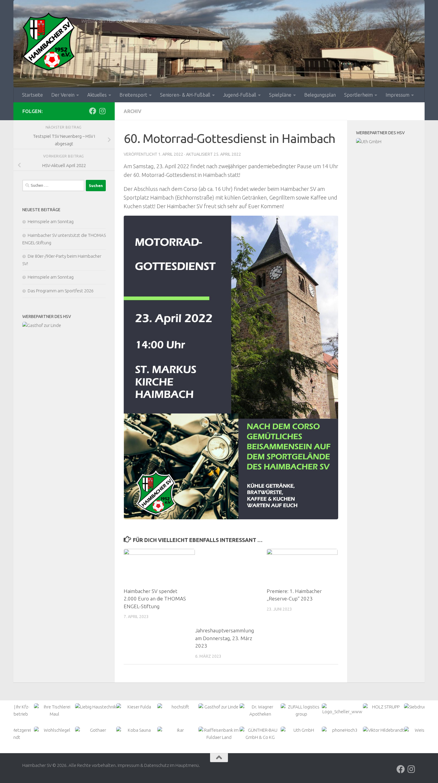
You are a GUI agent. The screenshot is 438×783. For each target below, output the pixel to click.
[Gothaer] (54, 730)
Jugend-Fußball (239, 95)
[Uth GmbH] (260, 730)
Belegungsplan (320, 95)
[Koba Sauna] (95, 730)
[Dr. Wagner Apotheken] (219, 710)
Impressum (397, 95)
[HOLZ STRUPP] (342, 707)
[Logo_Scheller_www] (301, 709)
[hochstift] (136, 707)
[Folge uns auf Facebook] (92, 111)
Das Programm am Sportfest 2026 (61, 290)
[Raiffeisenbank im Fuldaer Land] (386, 145)
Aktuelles (97, 95)
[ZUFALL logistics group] (260, 710)
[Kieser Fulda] (64, 325)
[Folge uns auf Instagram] (102, 111)
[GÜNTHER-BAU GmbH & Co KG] (219, 734)
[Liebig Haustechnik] (54, 707)
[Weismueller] (383, 730)
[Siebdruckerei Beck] (383, 707)
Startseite (32, 95)
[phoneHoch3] (301, 730)
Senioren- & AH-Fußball (185, 95)
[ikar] (136, 730)
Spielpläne (280, 95)
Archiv (133, 111)
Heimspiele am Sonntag (51, 221)
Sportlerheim (358, 95)
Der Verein (62, 95)
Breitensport (133, 95)
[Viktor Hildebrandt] (342, 730)
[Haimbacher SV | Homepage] (48, 41)
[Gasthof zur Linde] (177, 707)
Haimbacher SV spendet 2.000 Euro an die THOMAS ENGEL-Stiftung (155, 598)
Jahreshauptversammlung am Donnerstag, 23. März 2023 (224, 638)
